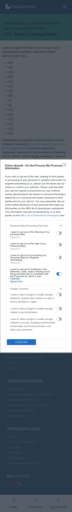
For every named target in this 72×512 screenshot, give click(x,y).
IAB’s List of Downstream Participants (40, 215)
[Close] (65, 166)
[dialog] (36, 256)
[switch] (59, 233)
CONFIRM (21, 342)
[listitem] (36, 225)
